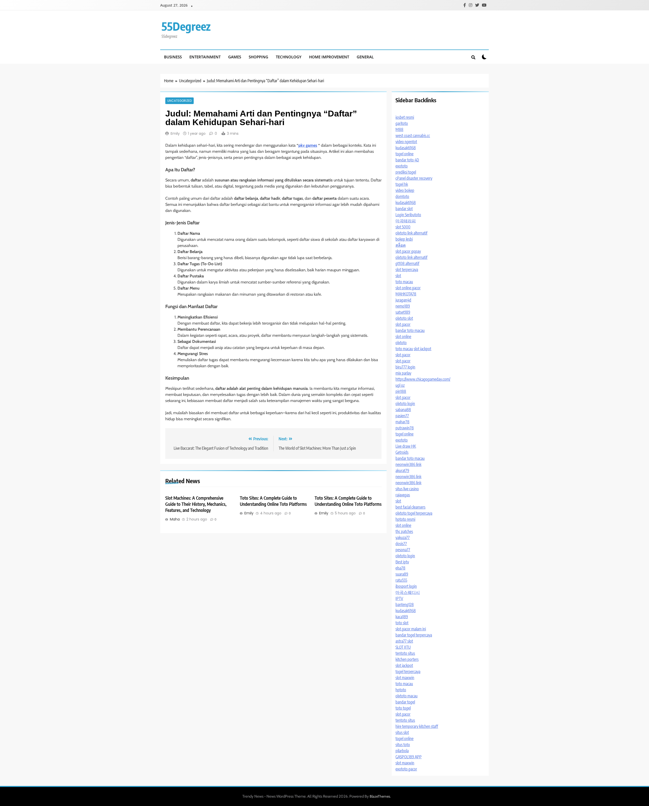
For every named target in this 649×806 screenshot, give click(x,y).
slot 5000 (402, 226)
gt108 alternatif (407, 263)
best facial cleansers (410, 507)
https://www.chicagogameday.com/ (422, 379)
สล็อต (400, 245)
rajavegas (402, 494)
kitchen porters (407, 659)
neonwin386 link (408, 464)
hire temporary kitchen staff (416, 726)
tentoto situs (405, 653)
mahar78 (402, 421)
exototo (401, 166)
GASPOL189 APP (408, 756)
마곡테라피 (405, 220)
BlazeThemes (380, 796)
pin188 (400, 391)
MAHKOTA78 (405, 293)
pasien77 (402, 415)
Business (173, 56)
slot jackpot (422, 348)
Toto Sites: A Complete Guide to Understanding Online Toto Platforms (273, 501)
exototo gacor (406, 768)
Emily (175, 133)
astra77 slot (404, 641)
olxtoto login (405, 403)
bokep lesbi (404, 239)
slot (398, 275)
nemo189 (402, 306)
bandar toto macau (410, 330)
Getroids (401, 452)
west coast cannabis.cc (412, 135)
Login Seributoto (408, 214)
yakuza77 (402, 537)
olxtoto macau (406, 695)
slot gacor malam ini (410, 628)
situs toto (402, 744)
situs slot (402, 732)
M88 (399, 129)
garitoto (401, 123)
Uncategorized (179, 101)
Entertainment (205, 56)
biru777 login (405, 367)
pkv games (307, 145)
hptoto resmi (405, 519)
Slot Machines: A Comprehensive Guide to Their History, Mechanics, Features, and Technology (195, 504)
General (365, 56)
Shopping (258, 56)
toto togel (403, 708)
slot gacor (402, 324)
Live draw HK (405, 446)
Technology (288, 56)
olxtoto (401, 342)
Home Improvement (329, 56)
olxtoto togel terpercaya (413, 513)
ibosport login (406, 586)
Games (234, 56)
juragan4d (403, 300)
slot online (403, 336)
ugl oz (400, 385)
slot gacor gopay (408, 251)
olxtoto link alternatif (411, 233)
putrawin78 (404, 427)
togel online (404, 153)
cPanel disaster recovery (413, 178)
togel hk (401, 184)
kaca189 (401, 616)
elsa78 (400, 567)
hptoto (400, 689)
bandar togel (405, 701)
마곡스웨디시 (407, 592)
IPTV (399, 598)
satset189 (402, 312)
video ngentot (406, 141)
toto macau (404, 281)
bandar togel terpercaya (413, 634)
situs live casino (407, 488)
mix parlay (403, 373)
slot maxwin (404, 677)
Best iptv (402, 561)
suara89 (401, 574)
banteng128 (404, 604)
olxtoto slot (404, 318)
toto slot (401, 622)
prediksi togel (405, 172)
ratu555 (401, 580)
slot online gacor (408, 287)
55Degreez (186, 26)
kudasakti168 (405, 147)
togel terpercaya (407, 671)
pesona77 (402, 549)
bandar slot (404, 208)
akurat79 (402, 470)
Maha (175, 519)
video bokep (404, 190)
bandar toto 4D (407, 159)
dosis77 (401, 543)
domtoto (402, 196)
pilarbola (402, 750)
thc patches (404, 531)
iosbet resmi (404, 117)
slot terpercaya (406, 269)
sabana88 (403, 409)
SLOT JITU (403, 647)
